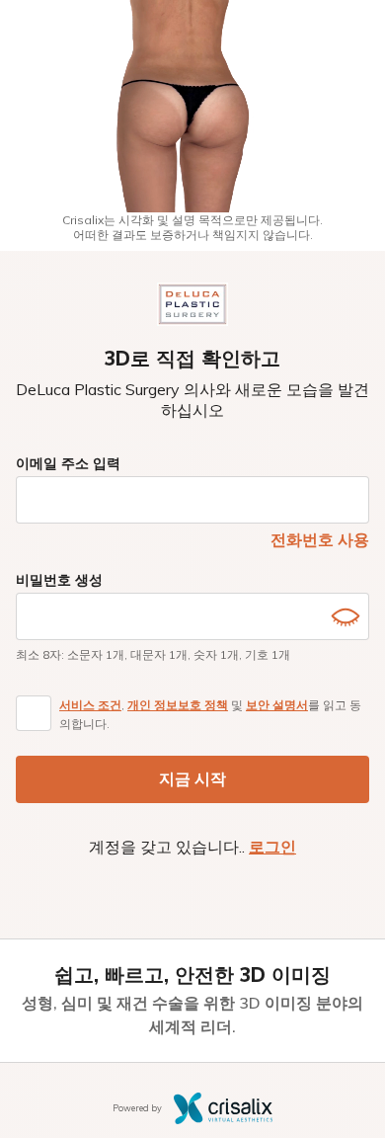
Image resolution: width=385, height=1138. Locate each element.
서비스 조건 (90, 704)
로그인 (272, 846)
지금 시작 (192, 778)
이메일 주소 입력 (68, 463)
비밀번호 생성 (59, 580)
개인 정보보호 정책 (177, 704)
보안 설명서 (277, 704)
